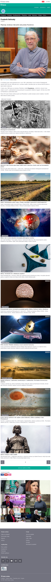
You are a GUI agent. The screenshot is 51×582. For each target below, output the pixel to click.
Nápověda (28, 536)
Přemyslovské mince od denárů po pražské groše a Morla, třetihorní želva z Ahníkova (24, 309)
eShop (2, 540)
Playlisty (24, 15)
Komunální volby (5, 536)
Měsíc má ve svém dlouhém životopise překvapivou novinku (17, 238)
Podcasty (3, 551)
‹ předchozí (2, 462)
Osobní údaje (9, 578)
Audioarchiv (43, 7)
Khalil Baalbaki (6, 79)
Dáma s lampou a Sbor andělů (9, 454)
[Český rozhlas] (5, 1)
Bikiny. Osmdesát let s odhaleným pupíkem (13, 273)
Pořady (9, 15)
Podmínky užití (16, 578)
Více (45, 15)
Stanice (3, 538)
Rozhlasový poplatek (31, 544)
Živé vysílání (4, 547)
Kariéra (27, 540)
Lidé (29, 15)
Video (40, 15)
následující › (48, 462)
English (22, 578)
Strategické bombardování (8, 129)
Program (36, 7)
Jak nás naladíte (30, 534)
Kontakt (28, 542)
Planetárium (30, 25)
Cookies (3, 578)
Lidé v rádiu (29, 538)
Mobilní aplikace (5, 553)
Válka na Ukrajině (5, 534)
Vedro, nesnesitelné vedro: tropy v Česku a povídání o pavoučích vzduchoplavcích (24, 202)
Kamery (48, 7)
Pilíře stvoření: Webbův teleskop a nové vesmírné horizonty (17, 344)
